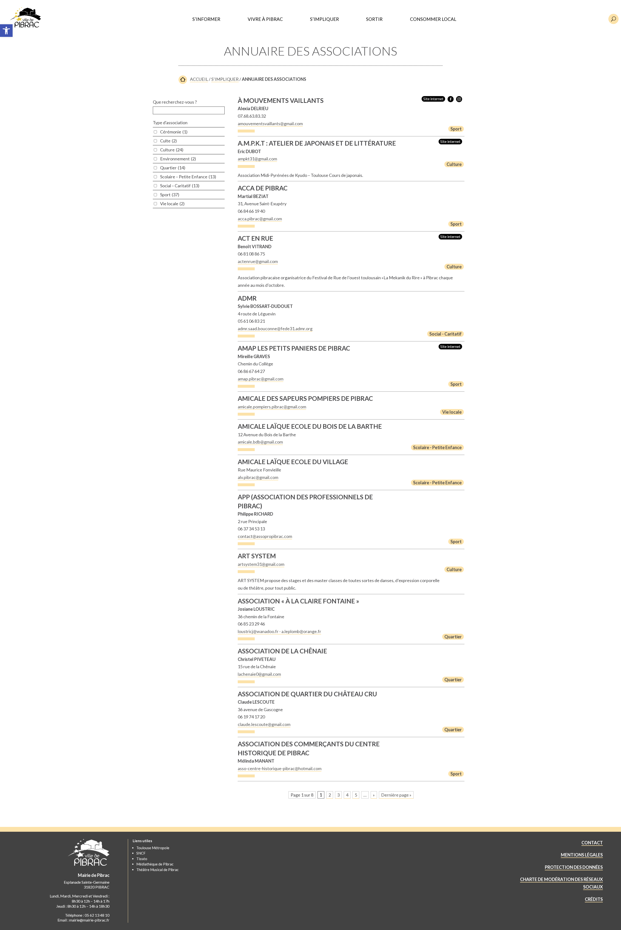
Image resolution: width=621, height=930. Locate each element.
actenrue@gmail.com (258, 261)
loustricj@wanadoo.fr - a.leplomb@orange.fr (279, 631)
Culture (171, 149)
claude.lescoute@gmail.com (264, 724)
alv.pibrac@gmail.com (258, 477)
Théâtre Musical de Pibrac (157, 869)
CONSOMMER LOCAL (433, 19)
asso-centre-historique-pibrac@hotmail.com (279, 768)
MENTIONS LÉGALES (582, 854)
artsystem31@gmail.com (261, 564)
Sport (169, 194)
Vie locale (172, 203)
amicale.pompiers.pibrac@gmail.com (272, 406)
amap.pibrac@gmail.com (260, 378)
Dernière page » (396, 795)
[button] (6, 30)
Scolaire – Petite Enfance (188, 176)
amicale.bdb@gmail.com (260, 441)
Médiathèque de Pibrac (154, 864)
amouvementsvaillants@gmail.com (270, 123)
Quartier (172, 167)
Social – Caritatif (179, 185)
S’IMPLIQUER (324, 19)
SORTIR (374, 19)
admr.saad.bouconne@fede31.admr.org (275, 328)
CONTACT (592, 842)
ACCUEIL (199, 79)
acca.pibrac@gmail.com (260, 218)
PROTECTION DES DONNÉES (574, 867)
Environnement (178, 158)
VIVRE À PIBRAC (265, 19)
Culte (168, 140)
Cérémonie (174, 131)
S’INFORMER (206, 19)
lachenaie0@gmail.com (259, 674)
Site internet (433, 98)
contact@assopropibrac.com (265, 536)
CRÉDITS (594, 899)
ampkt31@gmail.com (257, 158)
